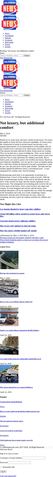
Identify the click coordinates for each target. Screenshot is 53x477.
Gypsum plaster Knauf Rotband (11, 402)
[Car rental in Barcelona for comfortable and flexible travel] (9, 354)
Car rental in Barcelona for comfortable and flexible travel (20, 359)
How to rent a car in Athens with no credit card (16, 302)
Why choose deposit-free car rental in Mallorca (16, 387)
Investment (4, 426)
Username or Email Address (11, 458)
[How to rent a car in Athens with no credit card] (9, 297)
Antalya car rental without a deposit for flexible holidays (19, 330)
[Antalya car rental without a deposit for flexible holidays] (9, 325)
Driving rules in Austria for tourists (12, 273)
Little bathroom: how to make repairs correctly (16, 440)
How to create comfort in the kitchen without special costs (20, 411)
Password (4, 462)
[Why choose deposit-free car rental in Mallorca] (9, 382)
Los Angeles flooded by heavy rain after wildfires (20, 209)
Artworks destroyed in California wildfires (17, 221)
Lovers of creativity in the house (11, 431)
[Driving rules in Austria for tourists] (9, 268)
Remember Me (8, 467)
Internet (3, 416)
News (2, 407)
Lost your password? (8, 476)
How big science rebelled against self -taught (18, 231)
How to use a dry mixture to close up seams (18, 226)
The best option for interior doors (11, 421)
